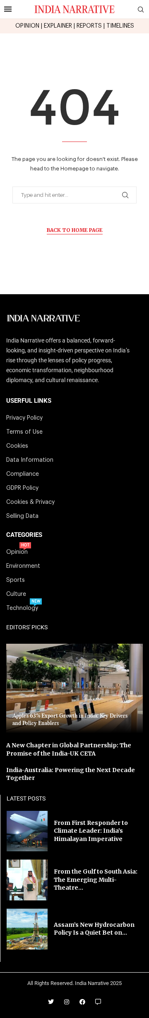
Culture (16, 594)
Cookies (17, 446)
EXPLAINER (58, 26)
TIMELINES (120, 26)
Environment (23, 566)
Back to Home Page (75, 230)
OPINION (27, 26)
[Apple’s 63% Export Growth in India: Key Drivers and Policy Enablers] (74, 688)
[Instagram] (66, 1002)
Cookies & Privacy (30, 502)
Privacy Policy (24, 418)
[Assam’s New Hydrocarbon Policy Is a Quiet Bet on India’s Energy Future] (27, 929)
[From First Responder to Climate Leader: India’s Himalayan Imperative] (27, 831)
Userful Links (28, 401)
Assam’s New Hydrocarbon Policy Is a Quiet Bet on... (94, 929)
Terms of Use (24, 432)
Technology (22, 608)
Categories (24, 535)
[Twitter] (51, 1002)
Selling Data (22, 516)
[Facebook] (82, 1002)
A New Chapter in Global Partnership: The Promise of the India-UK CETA (68, 749)
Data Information (29, 460)
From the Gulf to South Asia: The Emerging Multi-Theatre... (95, 879)
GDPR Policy (22, 488)
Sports (15, 580)
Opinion (17, 552)
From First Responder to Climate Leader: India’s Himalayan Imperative (91, 831)
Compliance (22, 474)
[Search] (141, 10)
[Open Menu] (8, 9)
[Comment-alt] (98, 1002)
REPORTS (89, 26)
